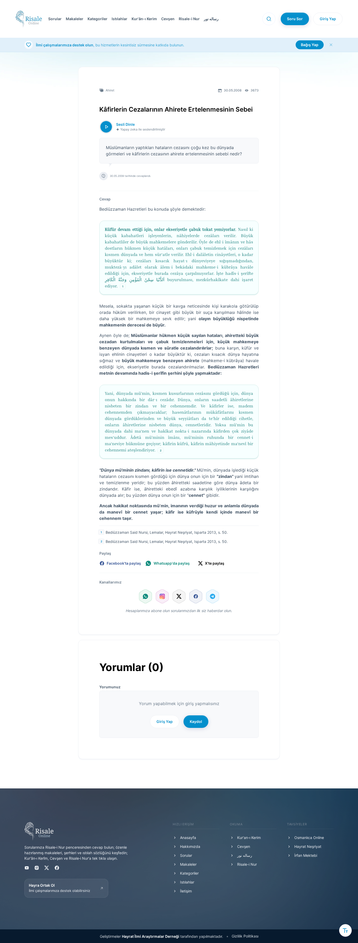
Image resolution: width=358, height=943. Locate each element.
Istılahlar (119, 19)
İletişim (186, 891)
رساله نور (211, 19)
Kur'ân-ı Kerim (144, 19)
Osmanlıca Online (309, 837)
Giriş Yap (328, 19)
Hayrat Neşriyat (307, 846)
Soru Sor (295, 19)
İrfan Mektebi (305, 855)
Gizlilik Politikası (245, 936)
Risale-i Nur (189, 19)
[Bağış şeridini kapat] (331, 45)
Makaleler (74, 19)
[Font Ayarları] (345, 930)
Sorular (55, 19)
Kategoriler (97, 19)
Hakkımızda (190, 846)
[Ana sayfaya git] (28, 18)
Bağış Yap (309, 44)
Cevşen (168, 19)
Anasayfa (188, 837)
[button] (152, 19)
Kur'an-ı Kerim (249, 837)
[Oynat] (106, 127)
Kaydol (196, 721)
